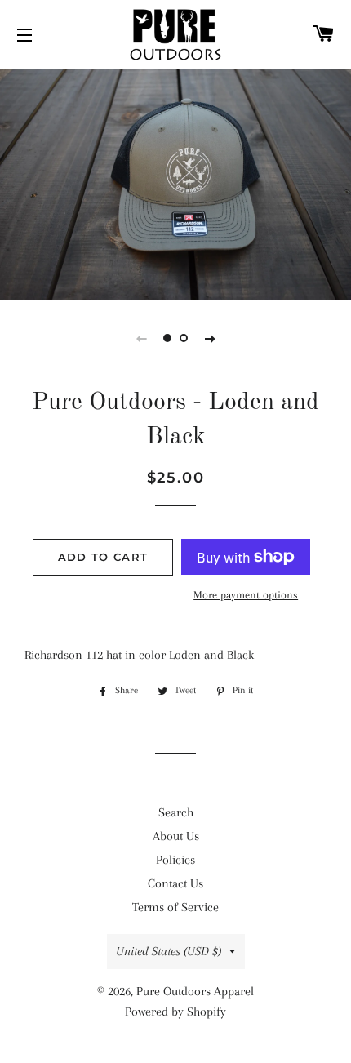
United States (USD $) (168, 951)
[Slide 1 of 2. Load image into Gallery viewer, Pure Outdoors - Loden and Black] (167, 338)
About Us (176, 836)
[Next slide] (210, 338)
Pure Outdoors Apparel (195, 991)
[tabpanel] (175, 182)
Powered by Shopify (175, 1011)
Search (175, 812)
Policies (175, 859)
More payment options (245, 595)
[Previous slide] (141, 338)
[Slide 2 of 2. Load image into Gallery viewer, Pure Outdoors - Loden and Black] (184, 338)
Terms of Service (175, 907)
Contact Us (175, 883)
